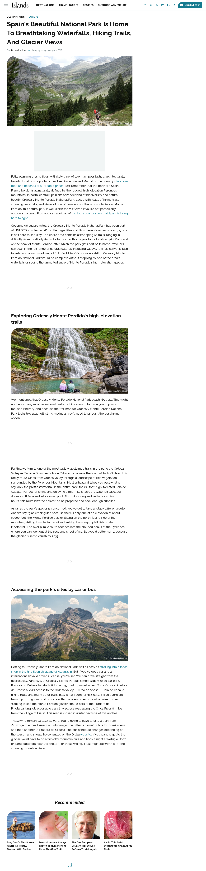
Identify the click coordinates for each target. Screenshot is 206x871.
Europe (33, 17)
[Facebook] (145, 6)
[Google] (168, 6)
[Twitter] (156, 6)
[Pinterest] (151, 6)
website (85, 734)
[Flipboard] (162, 6)
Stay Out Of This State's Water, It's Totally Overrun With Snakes (20, 846)
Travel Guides (69, 5)
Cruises (88, 5)
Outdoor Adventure (112, 5)
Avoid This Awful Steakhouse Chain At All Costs (118, 846)
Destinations (45, 5)
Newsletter (192, 5)
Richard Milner (18, 50)
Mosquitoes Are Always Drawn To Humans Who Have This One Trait (52, 846)
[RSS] (174, 6)
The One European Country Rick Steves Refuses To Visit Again (84, 846)
